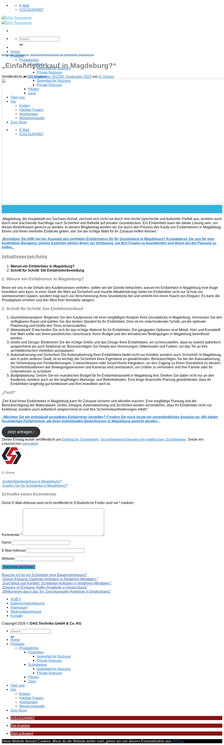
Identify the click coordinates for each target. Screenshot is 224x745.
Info (13, 689)
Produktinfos (29, 60)
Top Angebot (20, 726)
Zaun (32, 681)
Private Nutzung (49, 72)
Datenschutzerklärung (27, 603)
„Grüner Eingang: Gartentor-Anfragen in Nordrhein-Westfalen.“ (50, 579)
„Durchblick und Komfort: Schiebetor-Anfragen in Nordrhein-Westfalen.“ (57, 583)
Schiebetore (37, 665)
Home (15, 52)
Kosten (24, 694)
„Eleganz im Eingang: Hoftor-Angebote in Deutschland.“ (45, 587)
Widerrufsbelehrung (25, 611)
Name (6, 542)
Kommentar (12, 535)
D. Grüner (106, 76)
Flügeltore (36, 652)
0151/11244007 (22, 718)
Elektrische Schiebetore (15, 55)
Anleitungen (28, 702)
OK (174, 741)
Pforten (33, 677)
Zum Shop (18, 710)
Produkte (17, 644)
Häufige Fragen (31, 698)
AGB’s (15, 599)
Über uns (17, 685)
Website (8, 558)
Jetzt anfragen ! (21, 432)
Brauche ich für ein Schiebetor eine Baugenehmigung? (44, 575)
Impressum (19, 607)
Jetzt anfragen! (21, 733)
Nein (180, 741)
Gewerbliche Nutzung (53, 656)
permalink (30, 443)
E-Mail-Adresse (14, 550)
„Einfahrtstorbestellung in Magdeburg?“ (32, 481)
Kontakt (16, 616)
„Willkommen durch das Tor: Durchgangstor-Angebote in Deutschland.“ (56, 591)
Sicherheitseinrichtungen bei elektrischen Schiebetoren (62, 55)
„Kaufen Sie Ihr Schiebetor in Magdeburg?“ (35, 485)
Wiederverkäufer (32, 706)
